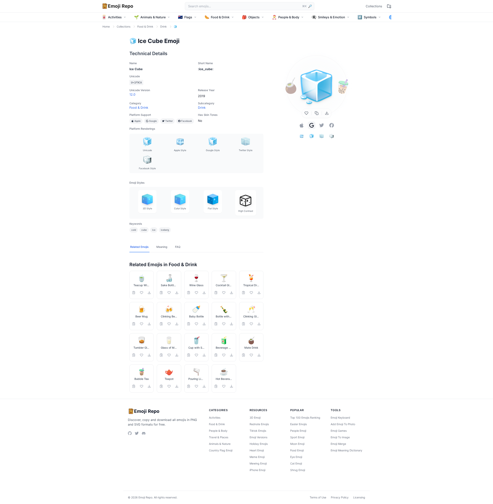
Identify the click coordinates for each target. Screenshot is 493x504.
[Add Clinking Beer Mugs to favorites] (169, 324)
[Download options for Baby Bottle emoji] (204, 324)
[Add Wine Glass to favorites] (196, 292)
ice (153, 229)
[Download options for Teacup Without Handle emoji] (149, 292)
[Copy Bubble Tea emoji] (134, 386)
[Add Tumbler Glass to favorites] (141, 355)
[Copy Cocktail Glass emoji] (216, 292)
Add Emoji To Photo (343, 424)
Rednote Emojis (259, 424)
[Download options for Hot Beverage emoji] (231, 386)
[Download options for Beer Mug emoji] (149, 324)
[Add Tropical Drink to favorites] (251, 292)
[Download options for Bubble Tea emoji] (149, 386)
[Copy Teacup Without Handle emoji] (134, 292)
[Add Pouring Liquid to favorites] (196, 386)
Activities (214, 417)
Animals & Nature (220, 443)
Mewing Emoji (258, 463)
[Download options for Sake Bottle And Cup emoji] (177, 292)
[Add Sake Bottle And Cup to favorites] (169, 292)
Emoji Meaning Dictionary (346, 450)
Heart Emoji (257, 450)
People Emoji (298, 430)
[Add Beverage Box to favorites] (224, 355)
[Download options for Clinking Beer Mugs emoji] (177, 324)
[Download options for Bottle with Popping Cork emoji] (231, 324)
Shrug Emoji (297, 470)
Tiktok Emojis (258, 430)
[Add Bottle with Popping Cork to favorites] (224, 324)
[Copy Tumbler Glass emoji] (134, 355)
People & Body (218, 430)
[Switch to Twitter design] (321, 125)
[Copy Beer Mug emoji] (134, 324)
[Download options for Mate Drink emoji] (259, 355)
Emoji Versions (258, 437)
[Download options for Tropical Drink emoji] (259, 292)
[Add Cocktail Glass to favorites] (224, 292)
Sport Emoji (297, 437)
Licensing (359, 497)
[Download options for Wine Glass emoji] (204, 292)
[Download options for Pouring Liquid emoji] (204, 386)
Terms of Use (318, 497)
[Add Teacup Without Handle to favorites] (141, 292)
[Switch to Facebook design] (331, 125)
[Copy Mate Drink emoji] (244, 355)
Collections (374, 6)
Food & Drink (138, 107)
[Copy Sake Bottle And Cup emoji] (161, 292)
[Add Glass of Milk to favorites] (169, 355)
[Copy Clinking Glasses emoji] (244, 324)
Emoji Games (339, 430)
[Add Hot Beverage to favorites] (224, 386)
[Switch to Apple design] (301, 125)
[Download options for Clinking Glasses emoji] (259, 324)
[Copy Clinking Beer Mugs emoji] (161, 324)
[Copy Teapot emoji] (161, 386)
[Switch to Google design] (311, 125)
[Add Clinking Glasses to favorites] (251, 324)
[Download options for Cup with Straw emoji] (204, 355)
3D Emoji (255, 417)
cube (144, 229)
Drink (202, 107)
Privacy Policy (340, 497)
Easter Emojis (298, 424)
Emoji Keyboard (340, 417)
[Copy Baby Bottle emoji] (189, 324)
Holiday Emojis (259, 443)
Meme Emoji (257, 457)
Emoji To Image (340, 437)
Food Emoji (297, 450)
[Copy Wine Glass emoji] (189, 292)
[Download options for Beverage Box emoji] (231, 355)
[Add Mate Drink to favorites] (251, 355)
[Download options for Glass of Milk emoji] (177, 355)
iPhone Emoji (257, 470)
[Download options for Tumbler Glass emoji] (149, 355)
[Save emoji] (306, 113)
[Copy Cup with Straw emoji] (189, 355)
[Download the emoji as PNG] (326, 113)
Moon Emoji (297, 443)
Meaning (161, 246)
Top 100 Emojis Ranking (305, 417)
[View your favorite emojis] (389, 6)
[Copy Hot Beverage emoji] (216, 386)
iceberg (165, 229)
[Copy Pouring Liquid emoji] (189, 386)
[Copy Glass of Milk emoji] (161, 355)
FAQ (177, 246)
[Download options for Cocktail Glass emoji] (231, 292)
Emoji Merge (338, 443)
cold (133, 229)
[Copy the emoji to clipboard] (316, 113)
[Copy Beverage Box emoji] (216, 355)
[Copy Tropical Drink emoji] (244, 292)
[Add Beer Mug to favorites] (141, 324)
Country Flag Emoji (220, 450)
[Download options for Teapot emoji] (177, 386)
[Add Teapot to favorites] (169, 386)
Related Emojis (139, 246)
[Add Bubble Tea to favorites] (141, 386)
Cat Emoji (296, 463)
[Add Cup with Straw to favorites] (196, 355)
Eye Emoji (296, 457)
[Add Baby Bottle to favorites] (196, 324)
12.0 (132, 94)
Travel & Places (218, 437)
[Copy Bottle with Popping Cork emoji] (216, 324)
